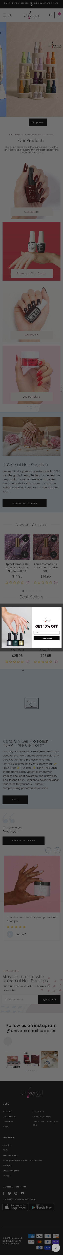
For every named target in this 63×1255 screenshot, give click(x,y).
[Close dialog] (59, 609)
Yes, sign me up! (46, 638)
